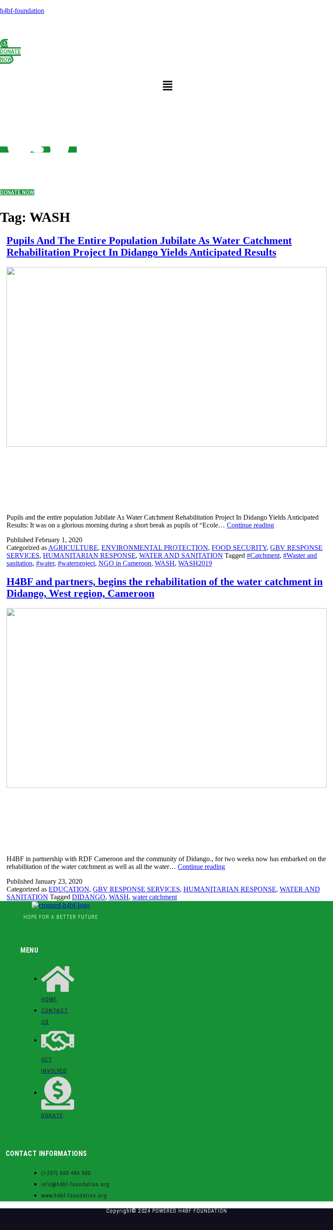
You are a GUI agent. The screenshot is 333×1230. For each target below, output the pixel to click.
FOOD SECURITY (239, 547)
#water (45, 563)
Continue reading (250, 525)
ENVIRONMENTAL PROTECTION (154, 547)
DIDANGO (88, 897)
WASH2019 (195, 563)
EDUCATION (69, 889)
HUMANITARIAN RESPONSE (89, 555)
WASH (165, 563)
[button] (167, 85)
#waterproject (76, 563)
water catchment (154, 897)
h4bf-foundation (22, 10)
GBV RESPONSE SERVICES (136, 889)
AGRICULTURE (73, 547)
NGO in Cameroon (124, 563)
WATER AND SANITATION (181, 555)
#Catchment (263, 555)
